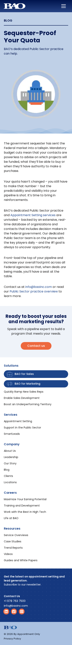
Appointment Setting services (32, 215)
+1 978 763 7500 (15, 601)
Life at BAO (11, 518)
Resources (12, 528)
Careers (10, 492)
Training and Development (22, 505)
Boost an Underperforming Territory (27, 404)
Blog (6, 470)
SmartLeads (12, 434)
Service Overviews (16, 535)
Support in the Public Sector (22, 427)
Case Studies (12, 541)
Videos (8, 554)
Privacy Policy (12, 638)
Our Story (10, 463)
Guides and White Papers (20, 560)
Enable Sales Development (22, 398)
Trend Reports (13, 548)
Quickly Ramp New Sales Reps (23, 392)
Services (10, 414)
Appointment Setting (18, 421)
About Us (10, 451)
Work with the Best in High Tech (25, 512)
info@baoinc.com (38, 287)
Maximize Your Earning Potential (25, 499)
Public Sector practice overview (34, 291)
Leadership (11, 457)
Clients (8, 476)
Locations (10, 482)
